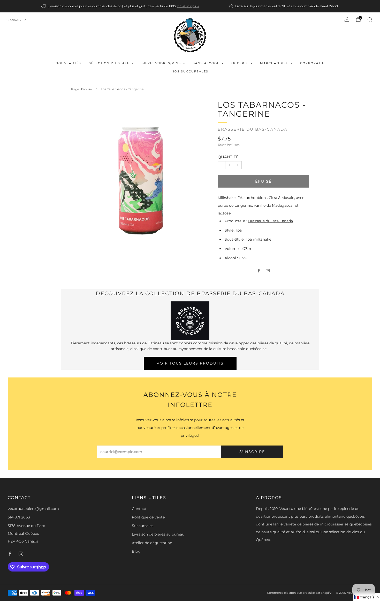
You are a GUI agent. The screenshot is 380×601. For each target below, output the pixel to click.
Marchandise (274, 63)
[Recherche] (369, 19)
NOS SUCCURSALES (190, 71)
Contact (139, 508)
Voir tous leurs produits (190, 363)
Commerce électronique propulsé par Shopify (299, 593)
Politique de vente (148, 517)
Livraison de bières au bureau (158, 534)
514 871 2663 (19, 517)
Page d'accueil (82, 89)
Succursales (142, 525)
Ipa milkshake (258, 239)
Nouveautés (68, 63)
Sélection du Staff (109, 63)
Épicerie (239, 63)
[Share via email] (268, 270)
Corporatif (312, 63)
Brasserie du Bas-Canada (252, 129)
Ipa (239, 230)
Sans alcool (206, 63)
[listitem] (120, 6)
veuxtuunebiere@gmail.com (33, 508)
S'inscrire (252, 451)
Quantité (228, 156)
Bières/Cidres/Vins (161, 63)
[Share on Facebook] (259, 270)
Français (13, 19)
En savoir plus (188, 6)
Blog (136, 551)
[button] (366, 597)
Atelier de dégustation (152, 542)
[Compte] (346, 19)
